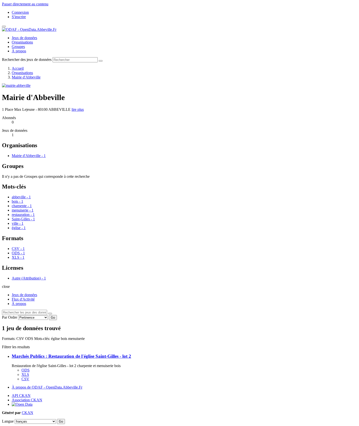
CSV (25, 379)
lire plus (78, 109)
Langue (8, 421)
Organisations (22, 42)
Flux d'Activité (23, 299)
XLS (25, 374)
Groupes (18, 47)
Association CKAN (27, 400)
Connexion (20, 12)
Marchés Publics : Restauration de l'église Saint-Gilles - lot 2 (71, 356)
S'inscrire (19, 17)
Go (53, 317)
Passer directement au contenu (25, 4)
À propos (19, 51)
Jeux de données (24, 38)
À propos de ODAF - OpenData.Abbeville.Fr (47, 387)
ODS (25, 370)
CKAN (27, 413)
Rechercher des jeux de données (27, 59)
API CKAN (21, 395)
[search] (50, 313)
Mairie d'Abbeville (26, 77)
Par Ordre (9, 317)
